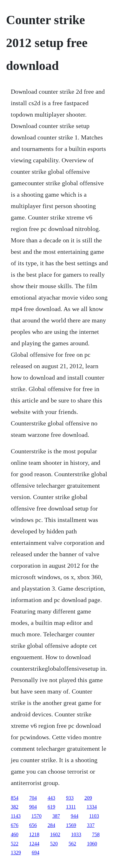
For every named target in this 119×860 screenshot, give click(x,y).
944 (74, 816)
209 (88, 798)
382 (14, 806)
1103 (94, 816)
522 (14, 843)
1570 (36, 816)
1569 (71, 825)
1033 (76, 834)
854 (14, 798)
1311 (71, 806)
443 (51, 798)
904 (33, 806)
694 (35, 852)
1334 (92, 806)
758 (96, 834)
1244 (34, 843)
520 (54, 843)
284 (51, 825)
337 (91, 825)
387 (56, 816)
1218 (34, 834)
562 (72, 843)
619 (51, 806)
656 (33, 825)
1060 (92, 843)
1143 (16, 816)
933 (70, 798)
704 (33, 798)
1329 (16, 852)
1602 (55, 834)
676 (14, 825)
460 (14, 834)
